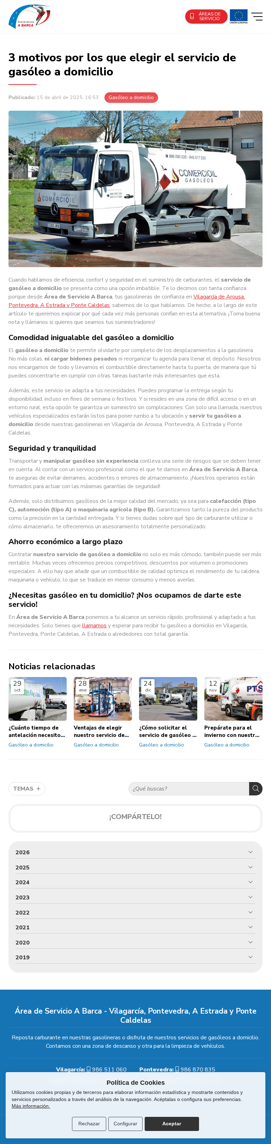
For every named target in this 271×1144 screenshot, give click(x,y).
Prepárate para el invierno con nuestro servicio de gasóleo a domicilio (232, 731)
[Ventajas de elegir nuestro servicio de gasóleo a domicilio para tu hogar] (103, 699)
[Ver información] (238, 16)
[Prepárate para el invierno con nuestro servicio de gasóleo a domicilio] (233, 699)
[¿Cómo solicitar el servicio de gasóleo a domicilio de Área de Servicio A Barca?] (168, 699)
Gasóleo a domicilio (131, 97)
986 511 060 (109, 1070)
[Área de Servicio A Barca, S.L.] (29, 16)
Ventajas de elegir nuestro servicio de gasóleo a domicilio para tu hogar (100, 731)
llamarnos (94, 625)
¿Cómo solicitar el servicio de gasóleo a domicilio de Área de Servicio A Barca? (167, 731)
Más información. (31, 1106)
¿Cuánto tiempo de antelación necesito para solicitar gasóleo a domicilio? (36, 731)
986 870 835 (198, 1070)
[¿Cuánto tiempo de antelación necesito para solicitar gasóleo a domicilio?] (37, 699)
